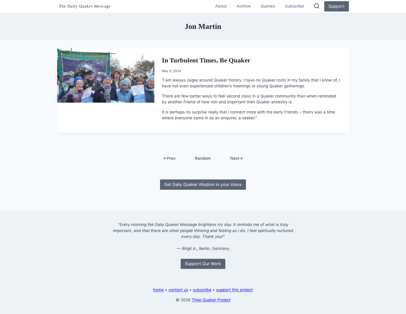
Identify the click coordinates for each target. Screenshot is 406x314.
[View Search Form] (316, 6)
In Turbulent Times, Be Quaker (206, 60)
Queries (268, 6)
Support (336, 6)
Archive (244, 6)
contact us (178, 289)
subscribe (202, 289)
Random (203, 158)
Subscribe (294, 6)
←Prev (169, 158)
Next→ (236, 158)
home (158, 289)
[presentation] (105, 75)
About (221, 6)
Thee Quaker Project (211, 300)
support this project (234, 289)
